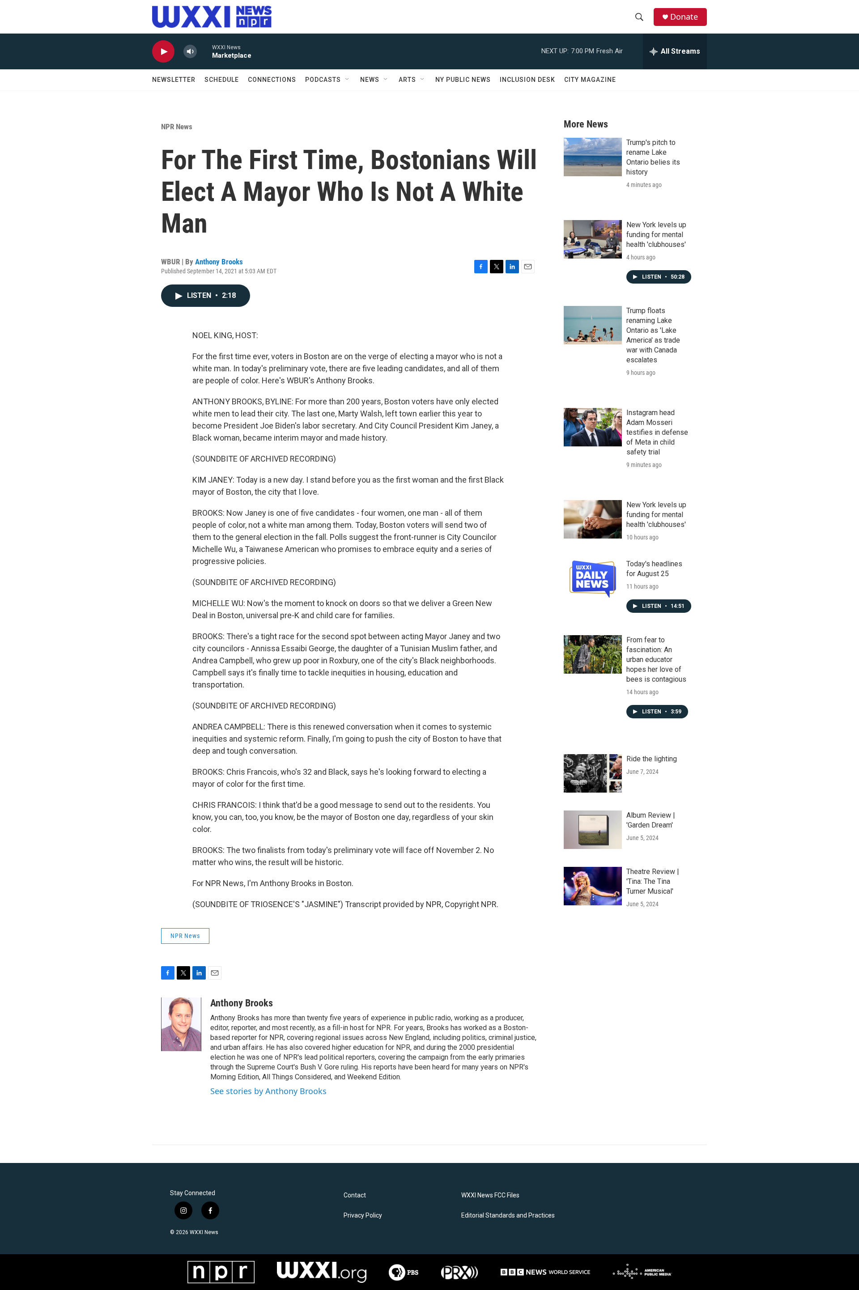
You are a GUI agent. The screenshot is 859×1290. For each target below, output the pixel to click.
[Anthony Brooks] (181, 1024)
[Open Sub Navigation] (347, 79)
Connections (272, 79)
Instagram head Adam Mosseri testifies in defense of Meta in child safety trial (657, 432)
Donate (684, 16)
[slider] (204, 51)
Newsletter (174, 79)
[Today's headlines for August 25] (593, 578)
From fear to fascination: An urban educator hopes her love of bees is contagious (656, 659)
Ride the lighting (651, 759)
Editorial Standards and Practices (508, 1215)
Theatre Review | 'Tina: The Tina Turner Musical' (652, 881)
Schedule (221, 79)
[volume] (190, 52)
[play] (163, 52)
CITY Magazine (590, 79)
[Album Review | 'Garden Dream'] (593, 829)
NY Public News (463, 79)
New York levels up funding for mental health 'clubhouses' (656, 235)
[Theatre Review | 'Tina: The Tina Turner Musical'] (593, 886)
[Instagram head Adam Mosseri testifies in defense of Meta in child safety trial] (593, 427)
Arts (407, 79)
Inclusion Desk (527, 79)
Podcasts (323, 79)
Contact (355, 1195)
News (369, 79)
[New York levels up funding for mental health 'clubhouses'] (593, 239)
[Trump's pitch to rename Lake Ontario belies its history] (593, 157)
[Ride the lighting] (593, 773)
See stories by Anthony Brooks (268, 1091)
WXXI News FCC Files (490, 1195)
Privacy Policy (363, 1215)
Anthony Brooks (219, 261)
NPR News (176, 126)
